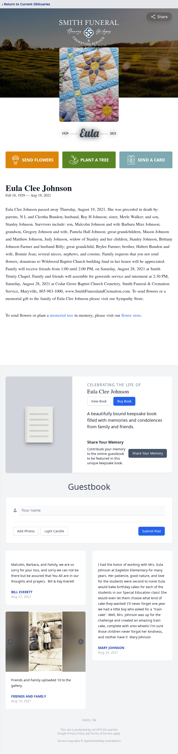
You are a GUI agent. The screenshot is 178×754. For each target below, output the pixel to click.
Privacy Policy (76, 733)
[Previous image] (10, 641)
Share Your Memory (147, 453)
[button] (45, 642)
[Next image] (81, 641)
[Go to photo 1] (37, 669)
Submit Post (151, 531)
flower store (131, 315)
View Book (99, 401)
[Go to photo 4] (46, 669)
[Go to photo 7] (54, 669)
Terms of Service (101, 733)
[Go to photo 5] (48, 669)
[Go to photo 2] (40, 669)
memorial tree (61, 315)
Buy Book (124, 401)
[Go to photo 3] (43, 669)
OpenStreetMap (94, 741)
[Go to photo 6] (51, 669)
